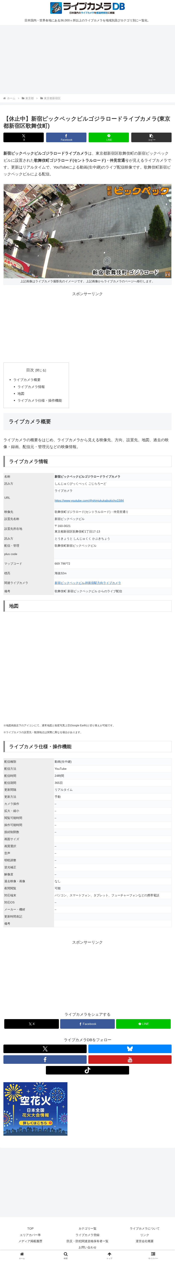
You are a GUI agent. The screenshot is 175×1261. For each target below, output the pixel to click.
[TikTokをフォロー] (87, 1070)
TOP (30, 1228)
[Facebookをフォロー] (45, 1059)
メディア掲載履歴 (30, 1241)
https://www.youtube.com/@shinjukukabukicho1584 (89, 500)
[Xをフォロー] (45, 1049)
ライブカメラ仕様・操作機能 (40, 400)
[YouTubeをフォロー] (130, 1059)
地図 (21, 393)
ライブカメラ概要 (27, 380)
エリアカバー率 (30, 1235)
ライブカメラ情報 (31, 387)
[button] (151, 137)
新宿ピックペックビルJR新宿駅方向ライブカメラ (88, 583)
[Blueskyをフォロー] (130, 1049)
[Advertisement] (87, 59)
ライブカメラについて (145, 1228)
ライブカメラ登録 (87, 1235)
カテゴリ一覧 (87, 1228)
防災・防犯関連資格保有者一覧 (87, 1241)
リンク (144, 1235)
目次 (30, 370)
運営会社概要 (145, 1241)
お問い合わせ (87, 1247)
